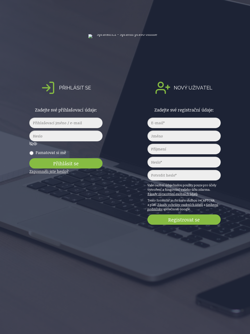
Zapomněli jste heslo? (49, 171)
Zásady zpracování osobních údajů (172, 194)
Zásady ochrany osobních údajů (180, 204)
